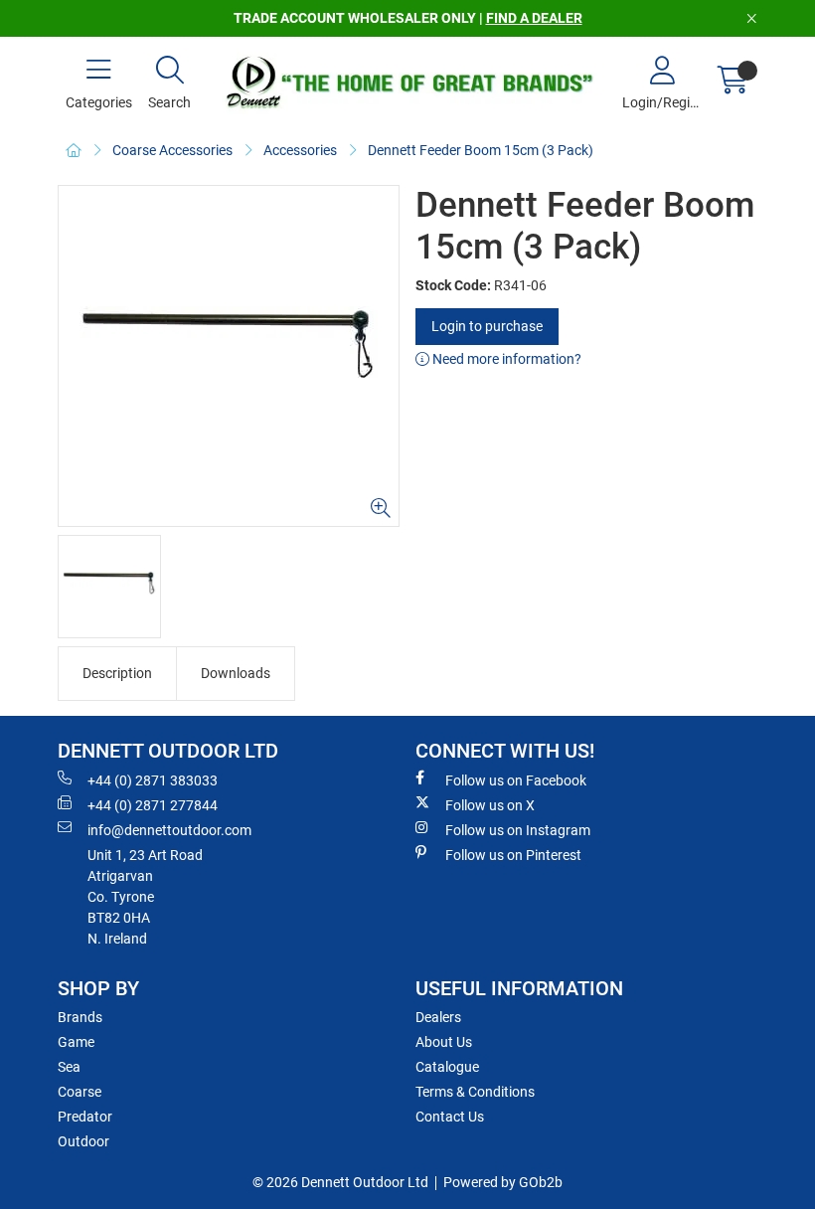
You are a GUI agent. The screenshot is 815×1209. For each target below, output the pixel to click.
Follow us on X (490, 805)
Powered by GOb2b (503, 1182)
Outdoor (83, 1141)
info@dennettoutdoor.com (169, 830)
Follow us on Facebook (515, 780)
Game (76, 1042)
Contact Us (449, 1116)
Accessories (300, 150)
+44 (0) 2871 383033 (152, 780)
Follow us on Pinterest (513, 855)
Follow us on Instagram (517, 830)
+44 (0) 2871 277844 (152, 805)
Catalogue (447, 1067)
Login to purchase (487, 326)
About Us (443, 1042)
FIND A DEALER (534, 18)
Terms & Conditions (475, 1092)
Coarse (79, 1092)
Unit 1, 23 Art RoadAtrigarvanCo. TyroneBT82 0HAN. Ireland (145, 897)
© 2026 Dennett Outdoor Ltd (340, 1182)
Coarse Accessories (172, 150)
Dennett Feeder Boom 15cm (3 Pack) (480, 150)
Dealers (438, 1017)
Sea (69, 1067)
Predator (85, 1116)
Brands (80, 1017)
